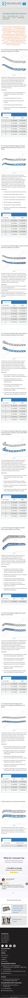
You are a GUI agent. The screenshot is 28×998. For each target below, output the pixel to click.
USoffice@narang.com (8, 992)
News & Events (4, 957)
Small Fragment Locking (12, 16)
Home (4, 16)
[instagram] (10, 947)
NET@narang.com (7, 975)
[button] (1, 884)
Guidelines (3, 961)
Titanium (14, 114)
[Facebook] (6, 947)
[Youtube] (14, 947)
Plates (14, 17)
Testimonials (4, 959)
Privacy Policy (4, 963)
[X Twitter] (2, 947)
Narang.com (4, 952)
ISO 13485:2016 (5, 939)
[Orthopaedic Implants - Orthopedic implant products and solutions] (11, 3)
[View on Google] (3, 879)
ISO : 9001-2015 (5, 937)
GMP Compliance (5, 941)
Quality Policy (4, 943)
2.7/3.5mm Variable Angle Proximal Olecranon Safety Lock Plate (14, 39)
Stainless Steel (6, 114)
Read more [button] (4, 890)
